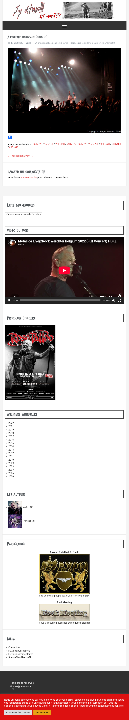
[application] (64, 270)
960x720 (37, 144)
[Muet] (114, 300)
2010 (11, 459)
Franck (26, 520)
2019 (11, 429)
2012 (11, 453)
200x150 (60, 144)
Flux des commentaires (20, 654)
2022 (11, 423)
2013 (11, 449)
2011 (11, 456)
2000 (11, 476)
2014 (11, 446)
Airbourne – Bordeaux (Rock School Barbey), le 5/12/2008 (86, 43)
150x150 (48, 144)
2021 (11, 426)
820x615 (13, 147)
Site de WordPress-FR (19, 657)
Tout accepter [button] (42, 712)
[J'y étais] (64, 10)
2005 (11, 473)
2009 (11, 463)
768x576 (71, 144)
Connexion (14, 647)
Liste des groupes (21, 205)
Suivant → (27, 155)
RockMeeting (64, 602)
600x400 (116, 144)
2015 (11, 443)
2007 (11, 469)
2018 (11, 433)
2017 (11, 436)
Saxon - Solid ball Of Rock (64, 552)
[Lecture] (9, 300)
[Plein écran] (119, 300)
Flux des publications (19, 650)
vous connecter (29, 177)
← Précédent (15, 155)
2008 (11, 466)
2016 (11, 439)
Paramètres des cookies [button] (18, 712)
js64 (30, 43)
